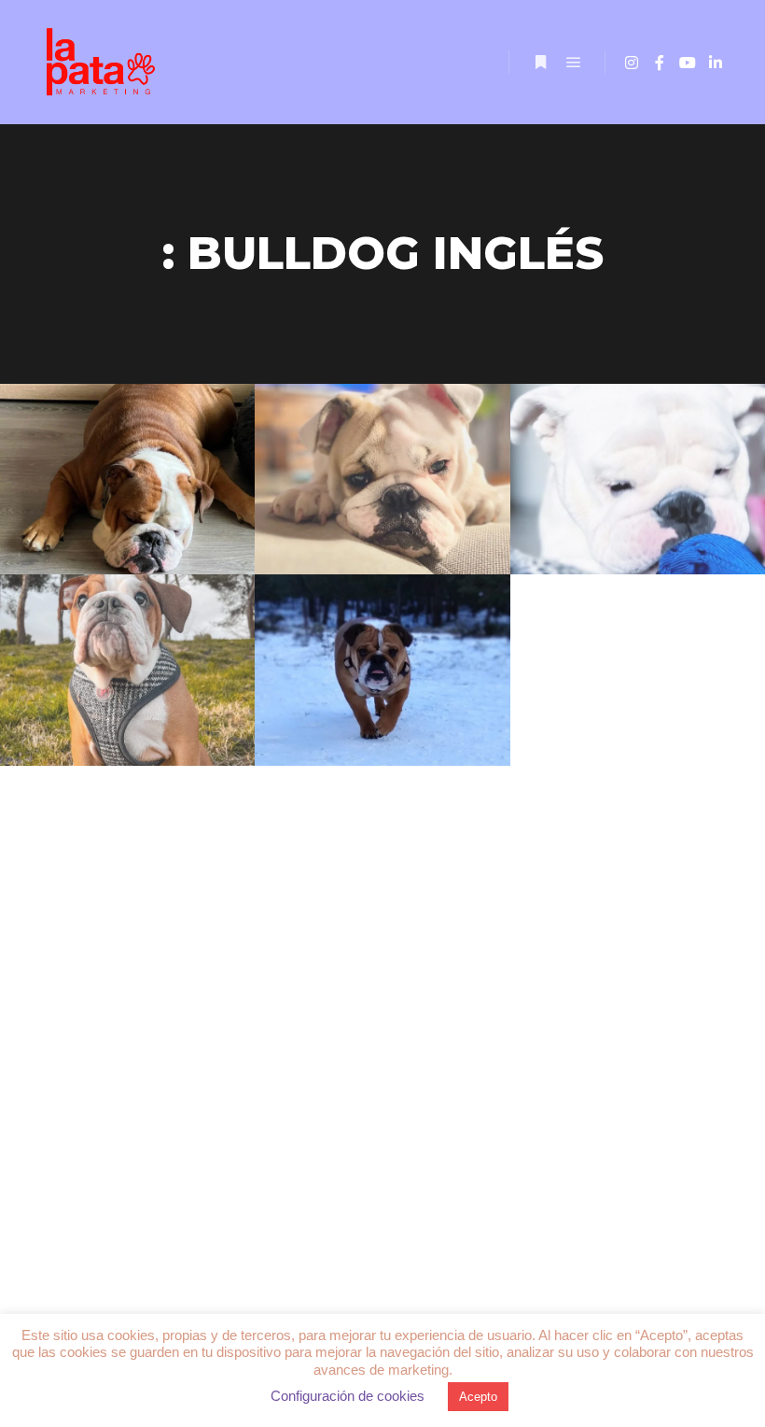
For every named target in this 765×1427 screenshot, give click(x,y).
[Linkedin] (715, 62)
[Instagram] (631, 62)
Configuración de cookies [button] (347, 1396)
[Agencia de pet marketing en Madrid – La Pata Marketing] (102, 62)
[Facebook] (659, 62)
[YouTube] (687, 62)
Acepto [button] (478, 1397)
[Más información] (540, 62)
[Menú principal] (574, 62)
